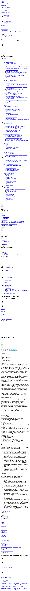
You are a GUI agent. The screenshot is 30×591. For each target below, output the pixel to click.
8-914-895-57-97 (11, 31)
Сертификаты (6, 9)
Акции (2, 522)
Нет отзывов (4, 343)
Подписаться (4, 516)
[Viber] (9, 350)
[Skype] (14, 350)
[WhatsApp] (12, 350)
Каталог (3, 520)
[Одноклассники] (3, 350)
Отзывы (5, 10)
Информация (4, 532)
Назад (8, 286)
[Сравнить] (2, 347)
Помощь (3, 537)
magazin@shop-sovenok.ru (7, 35)
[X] (7, 350)
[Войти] (1, 259)
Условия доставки (7, 22)
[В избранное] (2, 345)
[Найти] (2, 214)
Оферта (2, 579)
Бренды (2, 523)
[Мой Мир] (5, 350)
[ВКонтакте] (1, 350)
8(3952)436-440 (4, 29)
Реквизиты (6, 15)
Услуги (2, 524)
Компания (3, 526)
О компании (6, 7)
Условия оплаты (7, 21)
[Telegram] (16, 350)
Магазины (6, 16)
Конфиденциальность (6, 577)
